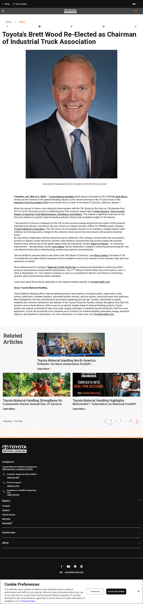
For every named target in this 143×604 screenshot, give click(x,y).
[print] (104, 26)
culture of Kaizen (99, 243)
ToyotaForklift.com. (104, 314)
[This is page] (137, 421)
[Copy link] (136, 26)
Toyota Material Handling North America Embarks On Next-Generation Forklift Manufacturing (66, 362)
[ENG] (136, 4)
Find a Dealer (21, 4)
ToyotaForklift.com (100, 282)
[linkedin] (39, 26)
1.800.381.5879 (13, 478)
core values (58, 246)
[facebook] (7, 26)
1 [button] (111, 420)
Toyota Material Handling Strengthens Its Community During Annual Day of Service (32, 402)
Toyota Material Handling (61, 196)
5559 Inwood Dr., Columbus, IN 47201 (17, 469)
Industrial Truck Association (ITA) (31, 202)
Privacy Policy (27, 601)
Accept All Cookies (116, 591)
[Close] (138, 591)
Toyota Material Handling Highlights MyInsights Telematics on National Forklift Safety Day (104, 402)
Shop (7, 4)
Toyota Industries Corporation (29, 229)
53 (130, 420)
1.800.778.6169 (13, 495)
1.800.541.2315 (13, 486)
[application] (71, 351)
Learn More (43, 368)
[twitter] (71, 26)
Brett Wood (121, 196)
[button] (105, 421)
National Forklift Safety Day (62, 267)
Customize (95, 591)
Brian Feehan (101, 255)
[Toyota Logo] (70, 11)
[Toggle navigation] (3, 11)
